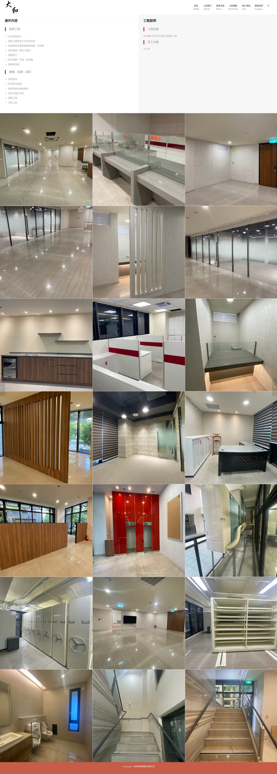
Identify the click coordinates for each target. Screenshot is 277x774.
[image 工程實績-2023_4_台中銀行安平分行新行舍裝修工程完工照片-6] (139, 716)
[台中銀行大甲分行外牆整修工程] (2, 387)
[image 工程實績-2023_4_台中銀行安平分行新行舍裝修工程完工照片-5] (46, 716)
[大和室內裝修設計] (12, 7)
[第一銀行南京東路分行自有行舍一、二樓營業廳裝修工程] (274, 387)
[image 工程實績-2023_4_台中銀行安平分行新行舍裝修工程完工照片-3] (139, 623)
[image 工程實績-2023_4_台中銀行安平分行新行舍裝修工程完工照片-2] (46, 623)
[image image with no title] (46, 159)
